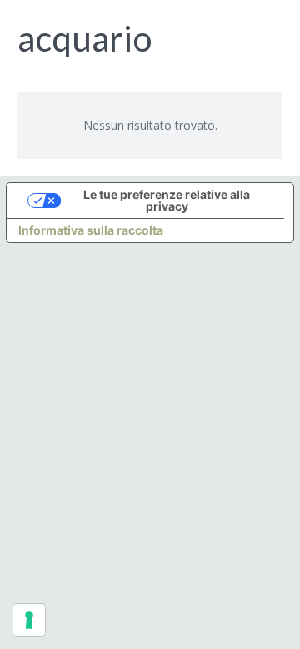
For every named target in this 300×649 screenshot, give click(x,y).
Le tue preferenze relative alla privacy (166, 200)
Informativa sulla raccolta (90, 230)
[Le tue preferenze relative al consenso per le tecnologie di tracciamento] (29, 620)
